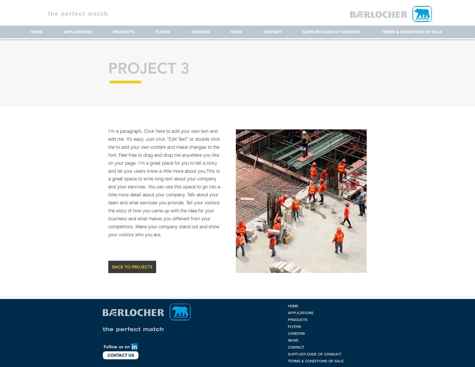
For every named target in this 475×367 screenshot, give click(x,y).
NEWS (293, 340)
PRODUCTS (298, 320)
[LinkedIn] (134, 346)
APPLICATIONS (301, 313)
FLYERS (294, 327)
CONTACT (296, 347)
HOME (293, 306)
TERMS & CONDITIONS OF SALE (316, 361)
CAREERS (296, 333)
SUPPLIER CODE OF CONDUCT (314, 354)
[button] (132, 267)
